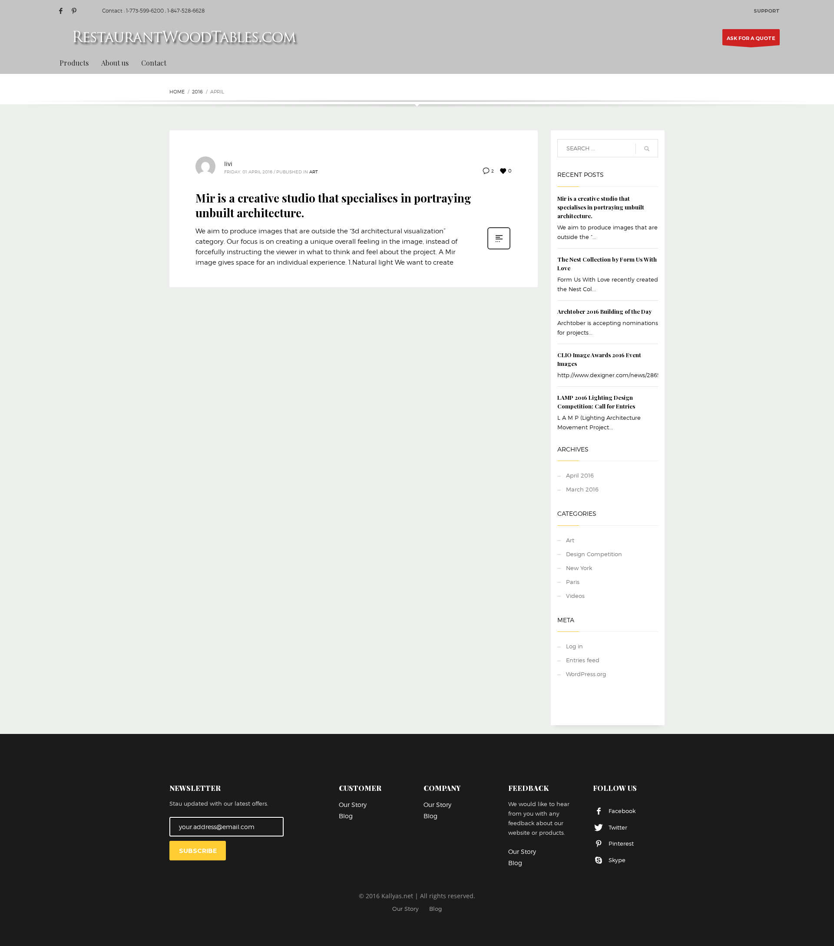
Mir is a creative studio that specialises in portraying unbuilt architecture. (333, 205)
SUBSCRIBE (198, 851)
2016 (197, 92)
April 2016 (580, 475)
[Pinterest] (73, 10)
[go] (646, 148)
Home (177, 92)
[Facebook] (60, 10)
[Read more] (499, 248)
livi (228, 163)
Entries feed (582, 660)
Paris (572, 581)
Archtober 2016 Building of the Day (604, 311)
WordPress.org (586, 673)
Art (313, 171)
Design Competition (594, 554)
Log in (574, 646)
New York (579, 567)
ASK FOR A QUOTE (751, 38)
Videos (575, 595)
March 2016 (582, 489)
